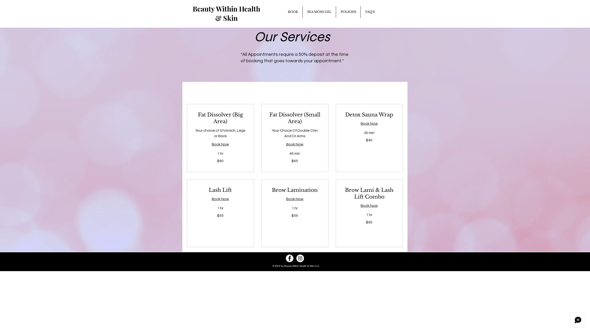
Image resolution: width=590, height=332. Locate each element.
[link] (220, 118)
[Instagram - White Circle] (300, 258)
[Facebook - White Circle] (289, 258)
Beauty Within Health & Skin (226, 13)
